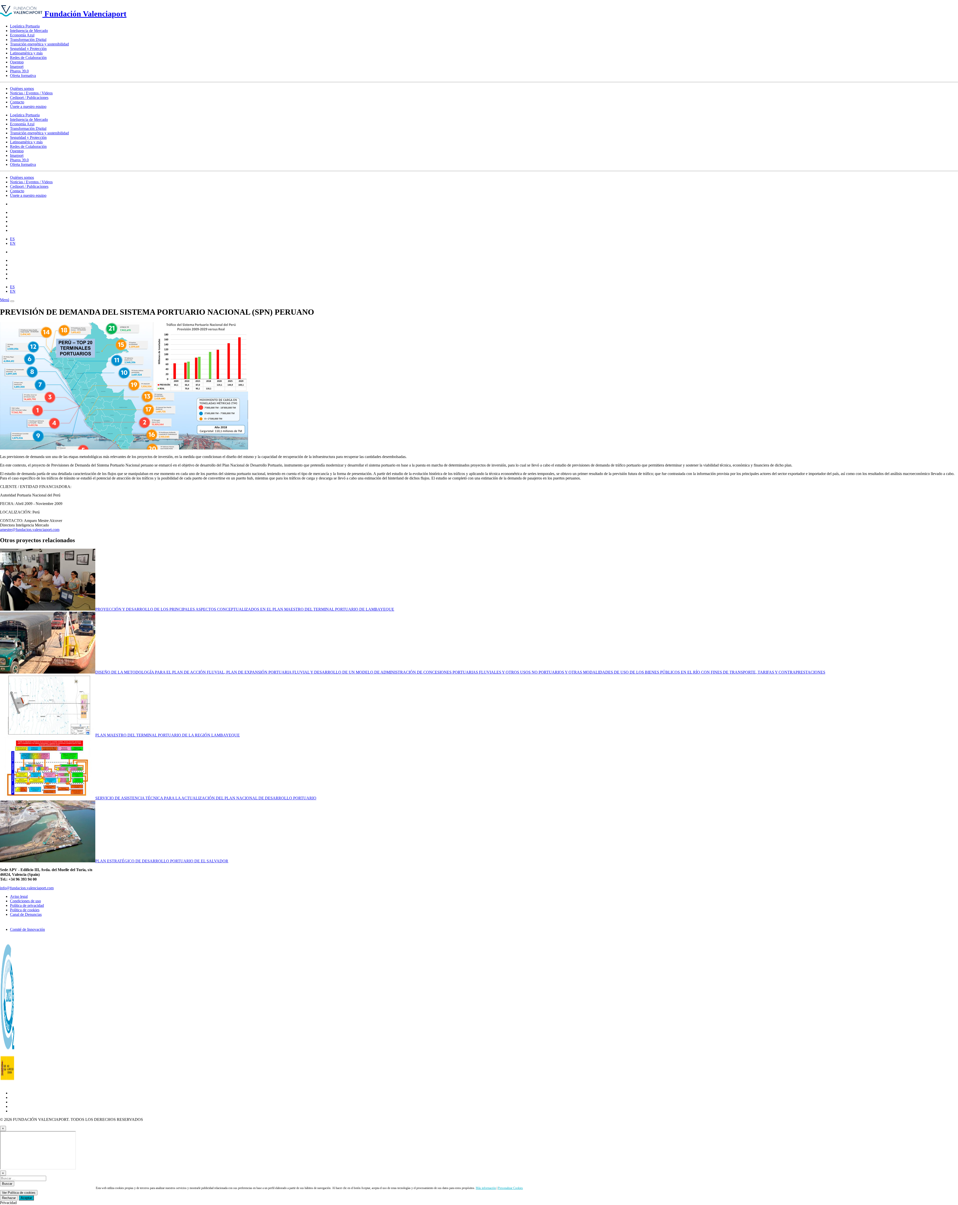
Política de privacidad (27, 905)
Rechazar (9, 1198)
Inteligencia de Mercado (29, 30)
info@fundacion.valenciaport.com (27, 888)
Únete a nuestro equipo (28, 106)
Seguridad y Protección (28, 48)
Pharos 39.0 (19, 71)
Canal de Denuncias (26, 914)
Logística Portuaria (25, 26)
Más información (486, 1188)
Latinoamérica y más (26, 53)
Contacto (17, 102)
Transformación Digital (28, 39)
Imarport (16, 66)
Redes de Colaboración (28, 57)
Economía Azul (22, 35)
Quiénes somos (22, 88)
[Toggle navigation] (12, 301)
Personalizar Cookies (510, 1188)
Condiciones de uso (25, 901)
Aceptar (26, 1198)
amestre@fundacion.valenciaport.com (29, 529)
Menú (4, 300)
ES (12, 239)
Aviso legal (19, 896)
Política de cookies (24, 910)
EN (12, 243)
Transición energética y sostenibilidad (39, 44)
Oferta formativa (23, 75)
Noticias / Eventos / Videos (31, 93)
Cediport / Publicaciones (29, 97)
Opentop (17, 62)
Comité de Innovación (27, 929)
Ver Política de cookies (18, 1193)
